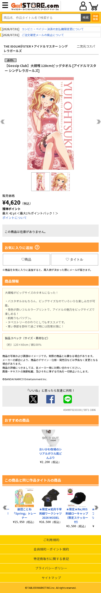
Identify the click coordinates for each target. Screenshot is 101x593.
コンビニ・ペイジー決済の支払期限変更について (53, 29)
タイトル (76, 259)
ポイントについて (14, 217)
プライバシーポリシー (51, 568)
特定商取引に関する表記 (51, 558)
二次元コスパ (86, 46)
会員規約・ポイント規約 (51, 549)
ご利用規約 (51, 540)
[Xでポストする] (33, 402)
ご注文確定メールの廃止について (43, 35)
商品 (28, 259)
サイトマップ (51, 577)
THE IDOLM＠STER (17, 46)
